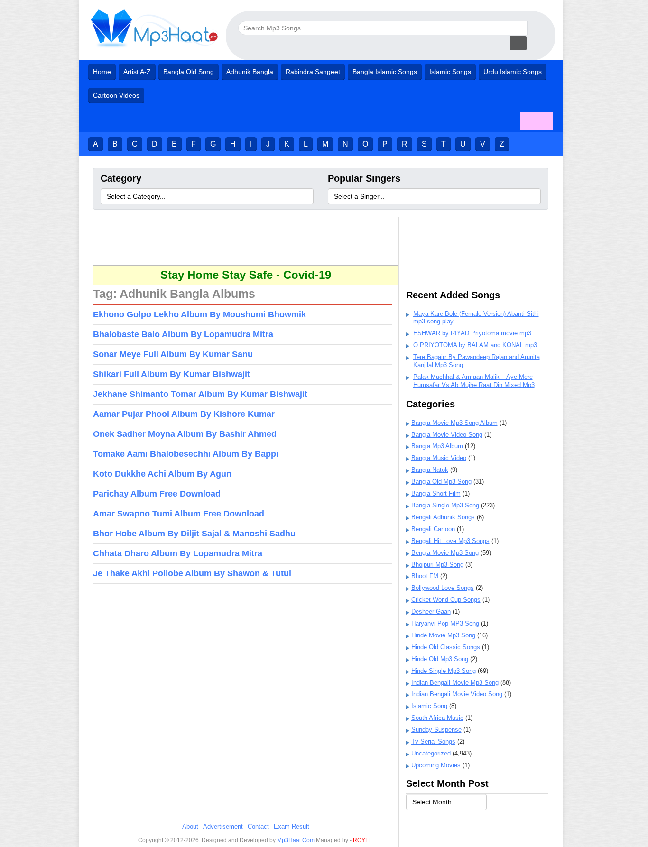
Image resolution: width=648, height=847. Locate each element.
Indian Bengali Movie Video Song (456, 694)
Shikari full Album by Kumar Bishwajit (171, 374)
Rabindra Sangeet (313, 71)
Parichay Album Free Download (157, 493)
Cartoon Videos (116, 95)
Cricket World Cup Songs (446, 599)
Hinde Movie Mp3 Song (443, 635)
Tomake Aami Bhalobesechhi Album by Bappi (185, 454)
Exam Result (291, 826)
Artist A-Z (137, 71)
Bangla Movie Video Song (446, 434)
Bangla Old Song (188, 71)
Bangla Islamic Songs (384, 71)
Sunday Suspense (436, 729)
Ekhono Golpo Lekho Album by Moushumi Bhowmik (199, 314)
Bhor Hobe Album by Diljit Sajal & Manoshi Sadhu (194, 533)
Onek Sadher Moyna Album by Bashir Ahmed (185, 434)
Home (102, 71)
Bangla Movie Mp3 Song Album (454, 422)
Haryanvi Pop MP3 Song (445, 623)
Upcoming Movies (436, 765)
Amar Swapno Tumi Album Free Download (178, 513)
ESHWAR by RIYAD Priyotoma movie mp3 (472, 333)
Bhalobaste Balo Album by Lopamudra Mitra (183, 334)
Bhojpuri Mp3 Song (437, 564)
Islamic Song (429, 705)
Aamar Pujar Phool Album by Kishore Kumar (184, 414)
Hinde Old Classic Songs (445, 647)
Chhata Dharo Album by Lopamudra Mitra (177, 553)
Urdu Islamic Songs (512, 71)
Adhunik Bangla (249, 71)
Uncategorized (431, 753)
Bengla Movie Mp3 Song (445, 552)
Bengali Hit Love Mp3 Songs (450, 540)
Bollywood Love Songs (442, 587)
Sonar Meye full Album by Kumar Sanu (173, 354)
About (190, 826)
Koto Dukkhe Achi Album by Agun (162, 474)
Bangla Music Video (438, 457)
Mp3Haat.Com (296, 840)
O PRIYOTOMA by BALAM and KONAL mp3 (475, 345)
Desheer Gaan (431, 611)
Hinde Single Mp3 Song (443, 670)
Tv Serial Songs (433, 741)
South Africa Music (437, 717)
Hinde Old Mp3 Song (439, 659)
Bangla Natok (429, 469)
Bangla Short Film (436, 493)
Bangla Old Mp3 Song (441, 481)
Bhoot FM (424, 576)
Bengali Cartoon (433, 529)
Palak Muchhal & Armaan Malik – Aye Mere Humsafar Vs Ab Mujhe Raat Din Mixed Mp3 (474, 380)
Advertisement (223, 826)
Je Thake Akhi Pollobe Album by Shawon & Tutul (192, 573)
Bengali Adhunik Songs (443, 517)
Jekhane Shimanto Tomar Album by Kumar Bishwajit (200, 394)
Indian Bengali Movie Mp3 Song (455, 682)
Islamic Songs (450, 71)
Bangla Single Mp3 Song (445, 505)
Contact (258, 826)
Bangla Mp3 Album (437, 446)
